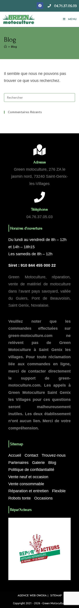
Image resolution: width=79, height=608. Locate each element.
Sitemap (56, 595)
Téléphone (39, 209)
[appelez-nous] (49, 5)
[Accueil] (5, 46)
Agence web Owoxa (32, 595)
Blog (14, 46)
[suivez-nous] (40, 5)
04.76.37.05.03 (65, 6)
